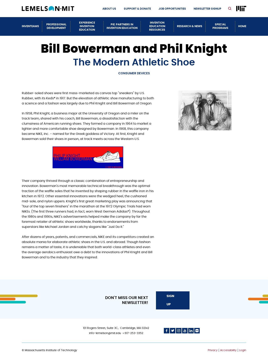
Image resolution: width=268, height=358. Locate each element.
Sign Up (170, 300)
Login (242, 350)
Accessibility (228, 350)
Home (242, 26)
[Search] (230, 8)
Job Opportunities (172, 8)
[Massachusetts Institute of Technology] (241, 8)
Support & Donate (137, 8)
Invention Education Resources (157, 26)
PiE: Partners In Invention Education (122, 26)
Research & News (189, 26)
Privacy (213, 350)
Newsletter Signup (207, 8)
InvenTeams (30, 26)
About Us (109, 8)
